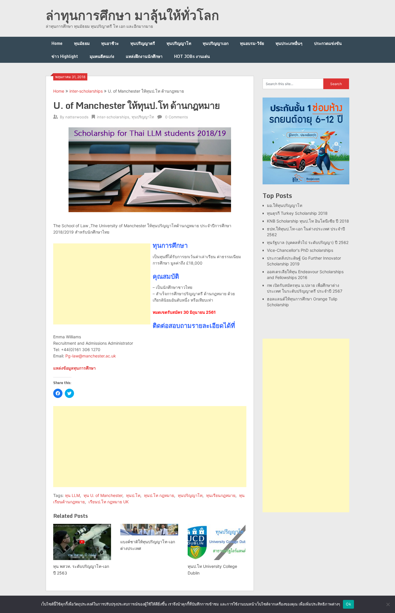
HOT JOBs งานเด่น (192, 56)
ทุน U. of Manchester (103, 495)
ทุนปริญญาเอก (215, 43)
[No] (388, 604)
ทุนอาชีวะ (110, 43)
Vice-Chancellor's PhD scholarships (300, 250)
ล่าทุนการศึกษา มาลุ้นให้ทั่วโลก (132, 15)
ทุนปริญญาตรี (142, 43)
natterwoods (76, 117)
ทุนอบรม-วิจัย (252, 43)
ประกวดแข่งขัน (328, 43)
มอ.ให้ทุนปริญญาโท (284, 205)
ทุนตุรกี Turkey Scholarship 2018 (297, 213)
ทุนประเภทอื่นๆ (289, 43)
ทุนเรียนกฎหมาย (220, 495)
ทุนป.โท (133, 495)
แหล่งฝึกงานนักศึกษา (144, 56)
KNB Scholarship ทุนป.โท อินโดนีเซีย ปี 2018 (308, 221)
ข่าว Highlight (64, 56)
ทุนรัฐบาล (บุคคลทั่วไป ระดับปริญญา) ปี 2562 (307, 242)
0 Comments (176, 117)
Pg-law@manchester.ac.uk (90, 355)
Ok (348, 604)
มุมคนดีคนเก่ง (102, 56)
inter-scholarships (86, 91)
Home (56, 43)
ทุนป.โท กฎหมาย (159, 495)
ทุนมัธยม (82, 43)
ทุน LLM (72, 495)
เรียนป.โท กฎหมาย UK (108, 501)
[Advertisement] (101, 283)
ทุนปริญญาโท (179, 43)
